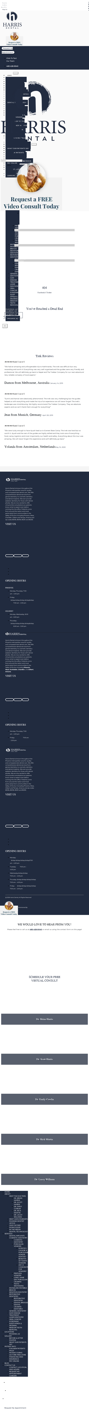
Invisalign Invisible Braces (15, 246)
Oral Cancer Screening (15, 290)
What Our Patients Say (18, 148)
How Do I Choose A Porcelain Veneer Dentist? (23, 1252)
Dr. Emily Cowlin (18, 1207)
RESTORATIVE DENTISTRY (20, 260)
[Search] (24, 161)
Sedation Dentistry (14, 252)
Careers (13, 1376)
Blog (7, 1363)
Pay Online (14, 1361)
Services (8, 1234)
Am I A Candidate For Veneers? (24, 218)
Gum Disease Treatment (15, 280)
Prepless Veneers (19, 227)
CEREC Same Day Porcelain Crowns (20, 1279)
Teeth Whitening (20, 241)
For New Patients (15, 152)
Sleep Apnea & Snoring (14, 297)
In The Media (15, 1229)
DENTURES (19, 272)
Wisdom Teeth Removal (14, 303)
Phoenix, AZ (12, 318)
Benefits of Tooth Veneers (23, 1261)
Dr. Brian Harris (18, 1199)
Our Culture (15, 1225)
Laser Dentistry (14, 285)
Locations (9, 1332)
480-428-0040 (10, 532)
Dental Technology (18, 1231)
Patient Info (10, 1346)
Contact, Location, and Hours (18, 1368)
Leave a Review (10, 560)
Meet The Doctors (17, 1196)
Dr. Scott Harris (18, 1203)
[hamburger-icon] (15, 73)
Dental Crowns (18, 268)
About (7, 1194)
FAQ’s (11, 1351)
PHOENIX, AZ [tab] (12, 309)
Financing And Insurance (16, 1358)
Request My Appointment (15, 1372)
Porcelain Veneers (18, 1245)
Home (9, 75)
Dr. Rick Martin (17, 1212)
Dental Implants (17, 1236)
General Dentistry (14, 275)
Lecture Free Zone (17, 1355)
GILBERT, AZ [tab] (11, 311)
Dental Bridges (18, 264)
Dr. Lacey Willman (18, 1216)
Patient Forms (15, 1353)
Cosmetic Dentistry (18, 1241)
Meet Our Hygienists (18, 1219)
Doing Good (15, 1227)
